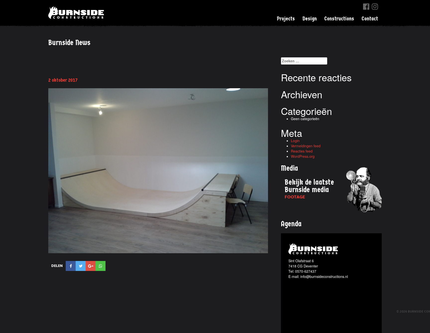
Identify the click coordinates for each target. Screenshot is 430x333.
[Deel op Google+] (91, 266)
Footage (295, 197)
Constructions (339, 18)
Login (295, 140)
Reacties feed (302, 151)
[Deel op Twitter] (81, 266)
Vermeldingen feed (306, 145)
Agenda (291, 224)
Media (289, 168)
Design (309, 18)
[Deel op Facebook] (71, 266)
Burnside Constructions (77, 12)
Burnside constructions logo (313, 248)
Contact (370, 18)
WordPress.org (303, 156)
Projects (286, 18)
